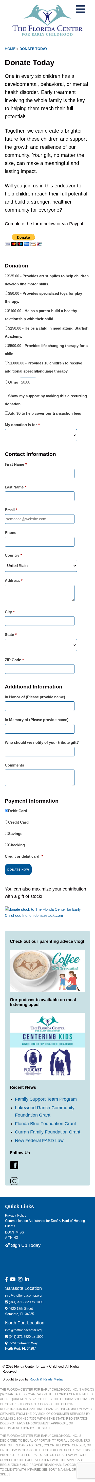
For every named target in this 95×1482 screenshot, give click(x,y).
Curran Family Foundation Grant (47, 1151)
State (11, 634)
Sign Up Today (25, 1265)
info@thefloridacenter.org (23, 1315)
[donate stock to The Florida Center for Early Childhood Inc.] (47, 932)
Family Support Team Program (46, 1118)
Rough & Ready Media (46, 1399)
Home (10, 49)
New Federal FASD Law (39, 1160)
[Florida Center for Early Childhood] (47, 20)
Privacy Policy (15, 1235)
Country (13, 555)
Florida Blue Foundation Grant (45, 1143)
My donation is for (22, 425)
